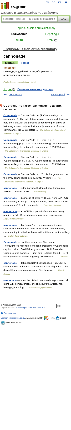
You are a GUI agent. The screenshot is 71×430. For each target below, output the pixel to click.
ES (59, 2)
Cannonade (10, 115)
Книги (19, 40)
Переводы (52, 34)
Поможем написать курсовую (35, 89)
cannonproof (58, 94)
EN (47, 2)
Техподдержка (22, 308)
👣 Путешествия (8, 313)
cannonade (10, 188)
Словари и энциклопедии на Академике (29, 12)
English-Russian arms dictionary (35, 28)
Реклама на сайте (37, 308)
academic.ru (13, 5)
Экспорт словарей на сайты (13, 318)
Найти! (63, 19)
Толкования (19, 34)
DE (53, 2)
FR (66, 2)
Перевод (24, 62)
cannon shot (15, 94)
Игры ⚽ (52, 40)
